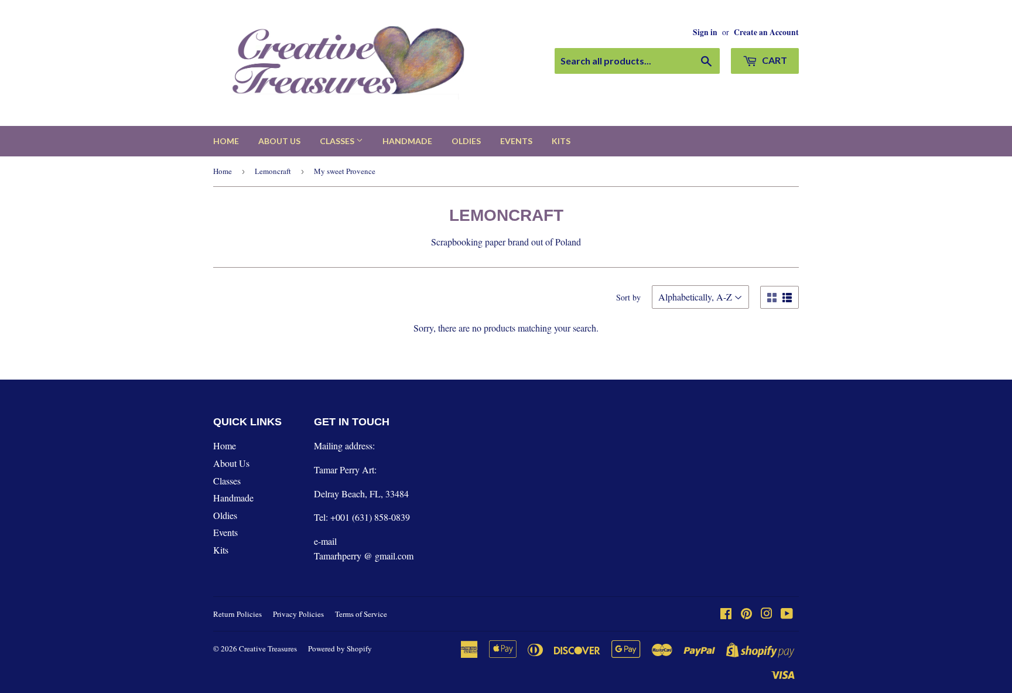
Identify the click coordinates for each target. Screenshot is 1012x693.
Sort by (628, 297)
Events (516, 141)
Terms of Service (361, 614)
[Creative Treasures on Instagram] (766, 614)
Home (226, 141)
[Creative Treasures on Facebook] (726, 614)
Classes (338, 141)
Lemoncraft (273, 171)
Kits (561, 141)
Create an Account (766, 32)
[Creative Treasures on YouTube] (787, 614)
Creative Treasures (268, 648)
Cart (773, 60)
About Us (279, 141)
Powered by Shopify (340, 648)
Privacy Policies (298, 614)
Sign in (705, 32)
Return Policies (237, 614)
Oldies (466, 141)
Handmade (407, 141)
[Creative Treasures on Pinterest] (746, 614)
